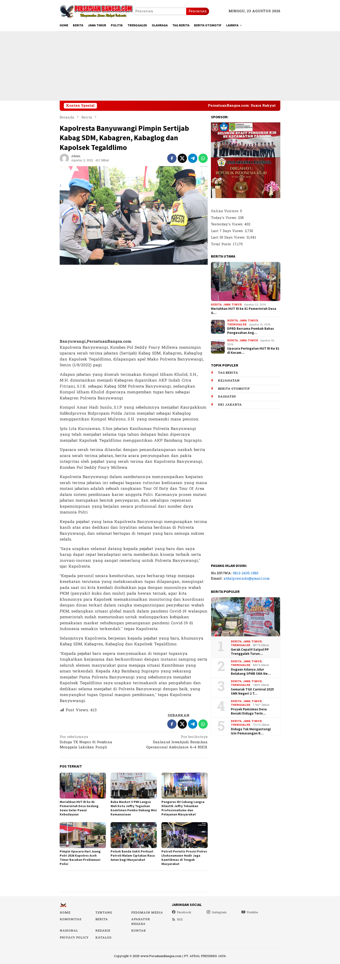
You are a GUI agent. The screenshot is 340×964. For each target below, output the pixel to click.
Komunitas (70, 919)
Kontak (138, 930)
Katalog (103, 937)
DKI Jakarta (230, 404)
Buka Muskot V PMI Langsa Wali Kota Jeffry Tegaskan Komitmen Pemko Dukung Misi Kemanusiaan (134, 808)
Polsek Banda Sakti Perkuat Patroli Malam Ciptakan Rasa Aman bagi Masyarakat (133, 855)
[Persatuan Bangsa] (96, 11)
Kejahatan (229, 380)
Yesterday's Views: (227, 224)
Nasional (69, 930)
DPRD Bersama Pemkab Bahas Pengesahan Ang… (250, 331)
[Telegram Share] (192, 158)
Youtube (252, 912)
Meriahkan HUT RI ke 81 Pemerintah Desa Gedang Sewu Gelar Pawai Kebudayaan (79, 808)
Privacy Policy (74, 937)
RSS (180, 919)
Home (65, 912)
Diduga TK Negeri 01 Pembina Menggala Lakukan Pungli (86, 742)
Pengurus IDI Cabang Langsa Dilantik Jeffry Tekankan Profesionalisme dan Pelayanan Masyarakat (182, 808)
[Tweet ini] (182, 158)
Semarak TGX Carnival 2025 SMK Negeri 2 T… (252, 691)
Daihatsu (227, 396)
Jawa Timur (232, 304)
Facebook (184, 912)
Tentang (103, 912)
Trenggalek (237, 324)
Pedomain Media (147, 912)
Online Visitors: (225, 211)
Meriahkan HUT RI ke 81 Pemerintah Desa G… (243, 311)
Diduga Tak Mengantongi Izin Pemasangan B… (251, 731)
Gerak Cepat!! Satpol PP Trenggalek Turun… (250, 651)
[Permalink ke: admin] (64, 158)
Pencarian (198, 11)
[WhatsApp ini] (203, 158)
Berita (216, 304)
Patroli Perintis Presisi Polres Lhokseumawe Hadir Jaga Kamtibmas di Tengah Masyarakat (184, 857)
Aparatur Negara (140, 922)
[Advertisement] (170, 66)
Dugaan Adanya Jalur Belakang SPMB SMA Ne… (251, 671)
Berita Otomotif (234, 388)
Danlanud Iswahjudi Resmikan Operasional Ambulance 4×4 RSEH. (177, 742)
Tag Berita (228, 372)
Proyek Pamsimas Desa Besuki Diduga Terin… (249, 711)
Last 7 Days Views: (228, 231)
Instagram (219, 912)
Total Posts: (222, 244)
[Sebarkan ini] (171, 158)
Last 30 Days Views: (228, 237)
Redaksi (102, 930)
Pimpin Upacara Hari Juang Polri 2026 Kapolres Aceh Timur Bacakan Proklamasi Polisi (80, 857)
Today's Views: (224, 218)
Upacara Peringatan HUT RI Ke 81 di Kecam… (253, 350)
